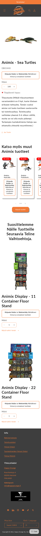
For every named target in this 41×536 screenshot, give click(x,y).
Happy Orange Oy (20, 532)
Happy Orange (10, 468)
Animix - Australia (7, 176)
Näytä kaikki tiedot (9, 330)
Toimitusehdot (10, 442)
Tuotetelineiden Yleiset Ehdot (16, 451)
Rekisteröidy (23, 74)
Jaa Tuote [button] (7, 132)
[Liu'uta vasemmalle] (15, 203)
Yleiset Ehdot (9, 447)
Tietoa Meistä (9, 456)
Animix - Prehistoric (25, 176)
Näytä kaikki (20, 209)
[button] (4, 10)
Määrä (4, 82)
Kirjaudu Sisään (10, 74)
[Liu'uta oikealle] (25, 203)
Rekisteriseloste (10, 438)
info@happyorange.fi (12, 486)
